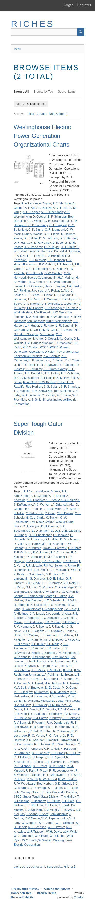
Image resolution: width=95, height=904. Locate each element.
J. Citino (46, 295)
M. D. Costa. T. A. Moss (58, 330)
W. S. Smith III (36, 399)
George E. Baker (55, 596)
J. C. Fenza (32, 295)
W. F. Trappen (36, 831)
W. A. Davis (29, 395)
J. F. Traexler (32, 303)
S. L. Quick (71, 788)
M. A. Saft (20, 687)
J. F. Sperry (40, 626)
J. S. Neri (71, 308)
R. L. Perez (40, 766)
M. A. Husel (35, 683)
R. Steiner (35, 775)
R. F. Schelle (67, 364)
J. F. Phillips (67, 299)
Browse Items (46, 893)
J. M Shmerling (38, 639)
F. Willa (73, 570)
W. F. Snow (64, 395)
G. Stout (35, 591)
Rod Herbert (34, 386)
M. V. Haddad (57, 696)
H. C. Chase (37, 282)
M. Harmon (41, 692)
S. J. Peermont (37, 788)
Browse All (21, 91)
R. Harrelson (22, 753)
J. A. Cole (70, 609)
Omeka (78, 897)
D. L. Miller (31, 238)
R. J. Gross (57, 753)
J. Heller (68, 631)
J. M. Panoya (34, 308)
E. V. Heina (33, 561)
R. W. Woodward (25, 783)
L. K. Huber (31, 325)
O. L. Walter (39, 705)
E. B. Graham (22, 552)
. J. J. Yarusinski (32, 491)
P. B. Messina (62, 343)
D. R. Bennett (68, 238)
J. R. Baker (53, 648)
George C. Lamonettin (42, 277)
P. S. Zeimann (71, 718)
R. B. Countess (40, 727)
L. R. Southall (65, 325)
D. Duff (55, 530)
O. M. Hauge (32, 343)
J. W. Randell (42, 312)
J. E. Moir (34, 299)
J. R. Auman (37, 648)
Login (69, 5)
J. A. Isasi (37, 290)
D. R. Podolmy (33, 247)
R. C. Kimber (61, 731)
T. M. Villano (51, 809)
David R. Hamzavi (41, 251)
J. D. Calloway (33, 622)
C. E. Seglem (58, 225)
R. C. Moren (36, 735)
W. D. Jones (46, 823)
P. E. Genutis (47, 709)
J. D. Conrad (61, 295)
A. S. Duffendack (52, 212)
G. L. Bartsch (34, 273)
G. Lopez (32, 587)
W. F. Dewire (56, 827)
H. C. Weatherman (59, 282)
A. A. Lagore (30, 203)
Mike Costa (64, 338)
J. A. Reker (52, 290)
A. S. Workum (42, 504)
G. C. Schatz (57, 269)
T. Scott (43, 814)
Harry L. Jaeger (55, 286)
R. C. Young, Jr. (56, 735)
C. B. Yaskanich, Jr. (57, 221)
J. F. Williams (50, 303)
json (49, 866)
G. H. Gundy (32, 583)
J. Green (37, 631)
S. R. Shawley (70, 386)
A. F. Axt (30, 208)
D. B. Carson (49, 526)
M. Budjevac (35, 687)
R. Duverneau (66, 740)
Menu (17, 49)
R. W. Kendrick (67, 779)
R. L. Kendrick (33, 373)
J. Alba (65, 290)
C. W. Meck (35, 522)
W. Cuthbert (29, 823)
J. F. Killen (69, 622)
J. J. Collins (30, 635)
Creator (42, 114)
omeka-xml (61, 866)
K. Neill (68, 670)
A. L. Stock (52, 500)
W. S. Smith (29, 840)
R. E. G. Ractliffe (28, 364)
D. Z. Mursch (33, 548)
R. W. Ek (32, 779)
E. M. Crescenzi (54, 557)
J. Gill (26, 631)
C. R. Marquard (55, 229)
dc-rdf (25, 866)
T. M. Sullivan (33, 809)
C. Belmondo (34, 513)
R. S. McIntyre (62, 378)
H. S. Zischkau (57, 605)
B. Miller (19, 513)
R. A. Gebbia (51, 356)
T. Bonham (38, 801)
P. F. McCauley (67, 709)
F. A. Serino (70, 561)
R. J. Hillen (21, 757)
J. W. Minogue (41, 657)
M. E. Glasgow (28, 334)
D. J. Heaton (35, 539)
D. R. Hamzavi (23, 242)
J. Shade (34, 653)
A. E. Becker (57, 496)
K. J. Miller (38, 670)
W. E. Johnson (37, 827)
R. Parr (30, 770)
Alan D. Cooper (36, 216)
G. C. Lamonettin (37, 269)
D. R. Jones (60, 242)
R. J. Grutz (73, 753)
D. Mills (18, 544)
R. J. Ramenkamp (55, 369)
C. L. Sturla (37, 517)
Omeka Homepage (57, 888)
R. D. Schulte (34, 740)
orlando (47, 343)
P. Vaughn (38, 722)
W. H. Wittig (70, 831)
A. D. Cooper (39, 496)
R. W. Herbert (47, 382)
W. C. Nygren (46, 395)
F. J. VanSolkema (54, 565)
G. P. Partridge (64, 587)
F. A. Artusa (30, 264)
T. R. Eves (67, 809)
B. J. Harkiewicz (50, 509)
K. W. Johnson (59, 317)
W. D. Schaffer (65, 823)
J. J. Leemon (69, 303)
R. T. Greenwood (54, 775)
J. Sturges (48, 653)
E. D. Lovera (35, 255)
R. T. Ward (73, 775)
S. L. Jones (55, 788)
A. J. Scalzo (44, 208)
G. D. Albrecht (39, 578)
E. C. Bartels (41, 552)
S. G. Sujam (51, 386)
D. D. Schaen (40, 530)
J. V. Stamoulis (66, 653)
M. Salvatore (38, 696)
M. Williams (31, 700)
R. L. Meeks (71, 762)
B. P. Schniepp (57, 216)
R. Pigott (46, 378)
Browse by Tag (43, 91)
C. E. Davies (65, 513)
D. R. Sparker (54, 544)
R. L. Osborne (70, 373)
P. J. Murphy (71, 714)
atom (17, 866)
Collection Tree (21, 893)
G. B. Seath (53, 574)
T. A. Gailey (68, 796)
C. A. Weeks (35, 221)
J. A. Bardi (73, 286)
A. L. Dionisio (35, 500)
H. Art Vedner (33, 600)
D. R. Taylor (51, 247)
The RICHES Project (25, 888)
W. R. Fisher (58, 836)
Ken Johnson (35, 321)
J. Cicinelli (67, 618)
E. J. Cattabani (60, 552)
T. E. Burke (54, 801)
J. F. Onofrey (49, 299)
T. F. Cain (68, 801)
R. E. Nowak (49, 364)
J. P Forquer (22, 644)
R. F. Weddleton (62, 744)
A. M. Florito (60, 208)
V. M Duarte (32, 818)
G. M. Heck (46, 587)
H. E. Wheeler (52, 600)
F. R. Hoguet (65, 264)
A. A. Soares (52, 491)
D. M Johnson (69, 539)
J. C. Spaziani (50, 618)
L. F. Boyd (33, 679)
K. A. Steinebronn (37, 317)
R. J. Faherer (40, 753)
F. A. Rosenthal (51, 561)
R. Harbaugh (68, 748)
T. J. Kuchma (22, 391)
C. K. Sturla (35, 229)
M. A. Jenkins (53, 683)
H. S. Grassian (33, 286)
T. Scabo (32, 814)
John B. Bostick (36, 661)
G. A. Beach (36, 574)
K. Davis (30, 666)
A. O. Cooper (31, 212)
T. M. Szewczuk (42, 391)
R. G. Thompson (31, 748)
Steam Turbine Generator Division (54, 792)
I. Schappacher (52, 609)
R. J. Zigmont (56, 757)
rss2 (72, 866)
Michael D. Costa (44, 338)
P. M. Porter (39, 718)
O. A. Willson (22, 705)
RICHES (33, 24)
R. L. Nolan (51, 373)
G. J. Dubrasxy (51, 583)
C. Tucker (52, 517)
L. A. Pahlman (50, 674)
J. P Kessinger (54, 308)
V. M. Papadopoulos (54, 818)
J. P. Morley (53, 644)
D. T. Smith (68, 247)
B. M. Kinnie (70, 509)
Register (84, 5)
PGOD (54, 347)
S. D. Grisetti (63, 783)
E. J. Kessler (37, 260)
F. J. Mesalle (34, 565)
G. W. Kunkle (70, 591)
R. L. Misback (22, 766)
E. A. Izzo (20, 255)
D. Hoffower (61, 535)
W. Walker (45, 840)
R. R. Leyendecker (61, 770)
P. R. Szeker (30, 347)
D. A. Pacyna (31, 526)
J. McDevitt (72, 639)
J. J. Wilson (65, 635)
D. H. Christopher (40, 535)
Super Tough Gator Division (41, 796)
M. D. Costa (34, 330)
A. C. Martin (60, 203)
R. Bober (57, 360)
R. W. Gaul (30, 382)
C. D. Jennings (38, 225)
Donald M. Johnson (67, 251)
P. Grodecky (54, 714)
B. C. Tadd (32, 509)
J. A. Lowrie (53, 613)
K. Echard (43, 666)
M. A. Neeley (71, 683)
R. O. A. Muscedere (26, 378)
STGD (18, 796)
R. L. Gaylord (53, 762)
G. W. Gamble (53, 273)
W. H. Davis (53, 831)
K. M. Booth (54, 670)
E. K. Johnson (56, 260)
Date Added (57, 114)
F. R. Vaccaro (58, 570)
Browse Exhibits (22, 897)
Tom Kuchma (62, 391)
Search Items (66, 91)
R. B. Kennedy (60, 727)
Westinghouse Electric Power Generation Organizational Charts (42, 136)
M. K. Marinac (59, 692)
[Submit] (80, 32)
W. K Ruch (41, 836)
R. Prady (42, 770)
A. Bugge (45, 203)
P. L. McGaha (22, 718)
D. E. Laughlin (70, 530)
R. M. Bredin (57, 766)
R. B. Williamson (39, 360)
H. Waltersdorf (31, 609)
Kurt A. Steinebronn (58, 321)
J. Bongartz (32, 618)
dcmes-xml (38, 866)
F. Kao (71, 565)
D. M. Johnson (48, 238)
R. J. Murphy (33, 369)
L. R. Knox (47, 325)
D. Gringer (20, 535)
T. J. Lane (50, 805)
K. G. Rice (58, 666)
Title (31, 114)
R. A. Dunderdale (58, 722)
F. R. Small (41, 570)
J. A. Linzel (37, 613)
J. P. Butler (38, 644)
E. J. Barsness (54, 255)
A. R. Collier (68, 500)
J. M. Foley (56, 639)
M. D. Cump (69, 687)
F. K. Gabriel (47, 264)
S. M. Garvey (22, 792)
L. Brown (67, 674)
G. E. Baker (56, 578)
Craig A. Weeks (32, 234)
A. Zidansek (60, 504)
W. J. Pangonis (23, 836)
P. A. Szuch (31, 709)
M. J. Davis (47, 334)
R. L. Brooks (35, 762)
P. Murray (55, 718)
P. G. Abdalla (36, 714)
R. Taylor (19, 779)
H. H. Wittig (70, 600)
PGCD (44, 347)
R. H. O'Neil (51, 748)
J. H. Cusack (53, 631)
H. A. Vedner (66, 277)
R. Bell (34, 731)
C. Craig (50, 513)
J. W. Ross (59, 312)
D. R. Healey (42, 242)
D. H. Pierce (52, 234)
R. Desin (50, 740)
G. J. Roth (69, 583)
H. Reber (20, 605)
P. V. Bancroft (22, 722)
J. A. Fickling (22, 290)
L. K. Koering (65, 679)
